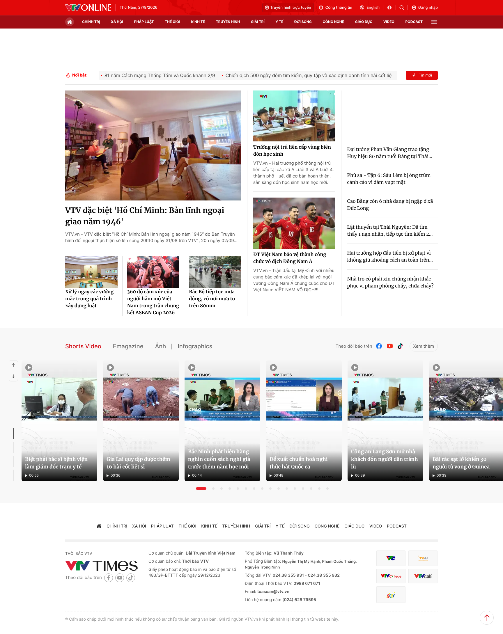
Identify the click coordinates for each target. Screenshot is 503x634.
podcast (414, 21)
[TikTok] (400, 346)
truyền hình (228, 21)
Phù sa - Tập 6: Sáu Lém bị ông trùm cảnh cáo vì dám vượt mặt (389, 179)
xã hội (117, 21)
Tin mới (425, 75)
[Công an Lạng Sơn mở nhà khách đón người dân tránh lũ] (385, 420)
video (388, 21)
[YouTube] (389, 346)
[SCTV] (390, 594)
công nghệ (333, 21)
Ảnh (160, 346)
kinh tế (198, 21)
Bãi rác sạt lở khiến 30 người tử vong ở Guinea (461, 463)
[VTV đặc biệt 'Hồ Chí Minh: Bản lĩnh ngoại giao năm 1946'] (153, 145)
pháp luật (144, 21)
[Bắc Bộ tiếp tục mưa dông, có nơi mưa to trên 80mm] (215, 272)
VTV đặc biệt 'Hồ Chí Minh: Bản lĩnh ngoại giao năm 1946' (144, 216)
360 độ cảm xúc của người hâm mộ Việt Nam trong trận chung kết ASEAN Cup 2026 (153, 302)
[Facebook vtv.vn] (391, 7)
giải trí (258, 21)
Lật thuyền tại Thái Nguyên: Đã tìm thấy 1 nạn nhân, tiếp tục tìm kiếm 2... (390, 230)
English (373, 7)
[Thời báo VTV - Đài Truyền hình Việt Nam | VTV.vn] (88, 7)
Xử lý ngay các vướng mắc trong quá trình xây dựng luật (89, 299)
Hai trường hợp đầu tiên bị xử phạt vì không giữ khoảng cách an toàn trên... (390, 256)
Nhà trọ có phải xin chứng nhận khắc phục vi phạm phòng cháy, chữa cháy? (390, 282)
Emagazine (128, 346)
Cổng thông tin (338, 7)
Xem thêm (423, 346)
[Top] (487, 618)
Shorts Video (83, 346)
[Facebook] (379, 346)
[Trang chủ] (69, 21)
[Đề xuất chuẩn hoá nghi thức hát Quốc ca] (304, 420)
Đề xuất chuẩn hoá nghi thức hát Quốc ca (299, 463)
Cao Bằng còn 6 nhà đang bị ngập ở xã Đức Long (390, 204)
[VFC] (390, 558)
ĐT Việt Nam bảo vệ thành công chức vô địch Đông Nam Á (289, 258)
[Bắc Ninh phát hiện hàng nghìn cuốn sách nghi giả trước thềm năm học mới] (222, 420)
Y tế (279, 21)
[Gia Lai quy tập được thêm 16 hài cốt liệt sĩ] (141, 420)
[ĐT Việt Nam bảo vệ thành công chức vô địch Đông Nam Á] (294, 223)
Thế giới (172, 21)
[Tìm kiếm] (403, 7)
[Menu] (434, 22)
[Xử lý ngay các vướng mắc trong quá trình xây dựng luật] (91, 272)
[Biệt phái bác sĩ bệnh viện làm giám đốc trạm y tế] (59, 420)
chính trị (91, 21)
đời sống (303, 21)
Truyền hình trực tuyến (290, 7)
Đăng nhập (428, 7)
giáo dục (364, 21)
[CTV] (390, 576)
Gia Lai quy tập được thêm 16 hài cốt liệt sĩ (138, 463)
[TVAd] (423, 558)
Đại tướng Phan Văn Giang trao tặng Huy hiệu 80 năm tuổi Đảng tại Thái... (389, 153)
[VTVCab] (423, 576)
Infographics (195, 346)
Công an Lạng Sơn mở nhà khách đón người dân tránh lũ (384, 459)
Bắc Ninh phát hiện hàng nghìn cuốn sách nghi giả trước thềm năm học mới (219, 459)
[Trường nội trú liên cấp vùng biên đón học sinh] (294, 116)
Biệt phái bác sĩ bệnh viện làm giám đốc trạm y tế (56, 463)
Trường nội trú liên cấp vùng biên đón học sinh (292, 150)
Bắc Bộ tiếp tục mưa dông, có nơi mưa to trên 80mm (212, 299)
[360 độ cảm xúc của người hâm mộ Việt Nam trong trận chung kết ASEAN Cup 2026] (153, 272)
